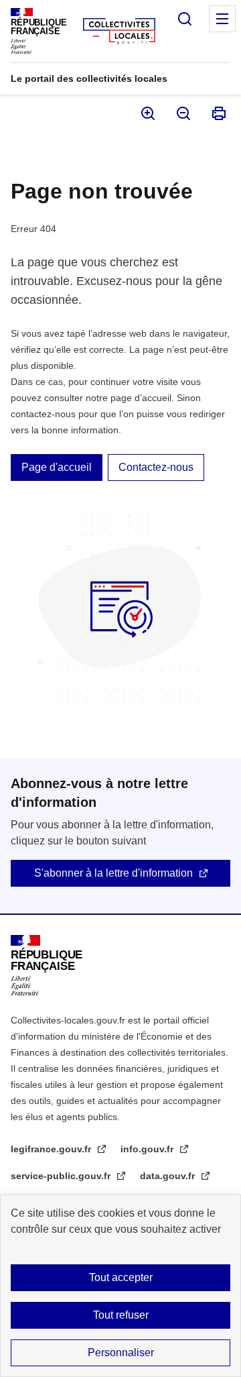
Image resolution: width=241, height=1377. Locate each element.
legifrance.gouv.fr (52, 1149)
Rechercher (184, 18)
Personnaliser (121, 1352)
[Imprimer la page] (218, 113)
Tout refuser (121, 1315)
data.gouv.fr (168, 1175)
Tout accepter (121, 1277)
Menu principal (222, 18)
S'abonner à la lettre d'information (113, 873)
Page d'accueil (56, 467)
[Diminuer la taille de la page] (182, 113)
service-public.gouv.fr (62, 1175)
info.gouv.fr (148, 1149)
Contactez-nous (155, 467)
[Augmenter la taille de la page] (147, 113)
